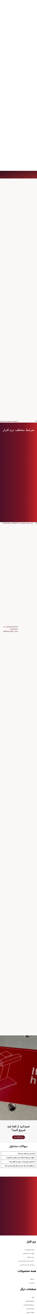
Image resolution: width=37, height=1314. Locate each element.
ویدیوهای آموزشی (29, 1301)
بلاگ (33, 1297)
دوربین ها (31, 1283)
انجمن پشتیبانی (30, 1309)
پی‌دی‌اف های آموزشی (28, 1305)
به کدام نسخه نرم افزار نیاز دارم (26, 1261)
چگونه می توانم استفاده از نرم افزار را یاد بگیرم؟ (20, 1158)
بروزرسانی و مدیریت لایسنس (27, 1265)
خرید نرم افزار (30, 1257)
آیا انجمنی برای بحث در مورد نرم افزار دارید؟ (22, 1162)
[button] (18, 1154)
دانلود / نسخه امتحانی (28, 1254)
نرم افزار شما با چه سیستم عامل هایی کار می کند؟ (19, 1166)
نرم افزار (32, 1279)
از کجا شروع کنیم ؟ (29, 1250)
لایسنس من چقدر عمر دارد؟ (26, 1153)
